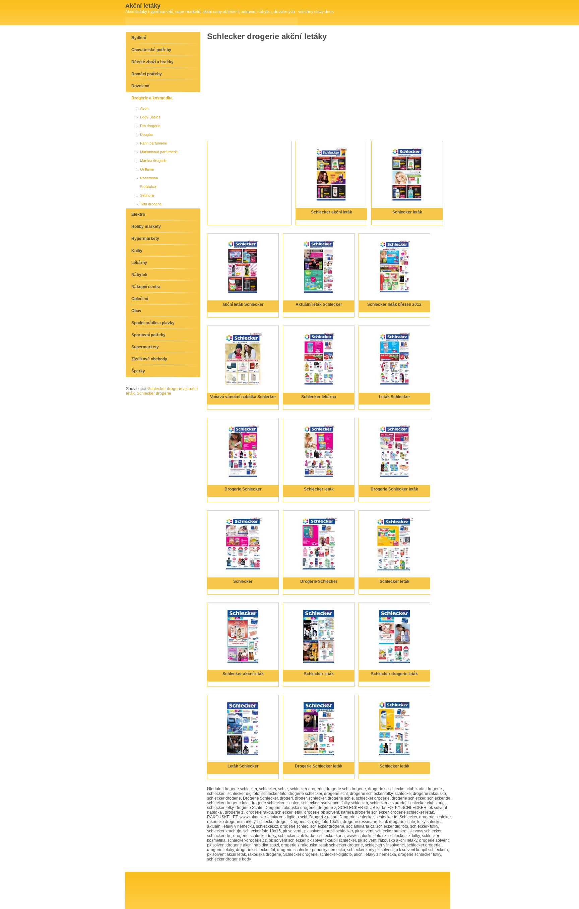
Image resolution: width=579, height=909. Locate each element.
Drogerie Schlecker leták (394, 489)
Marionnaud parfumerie (159, 152)
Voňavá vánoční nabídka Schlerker (243, 396)
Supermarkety (145, 347)
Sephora (147, 195)
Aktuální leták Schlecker (319, 304)
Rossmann (149, 178)
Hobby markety (146, 226)
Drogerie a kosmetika (152, 98)
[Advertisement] (264, 89)
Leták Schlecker (394, 396)
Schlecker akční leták (331, 212)
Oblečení (139, 298)
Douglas (146, 134)
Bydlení (138, 37)
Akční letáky (142, 5)
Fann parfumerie (153, 143)
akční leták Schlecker (243, 304)
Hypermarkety (145, 238)
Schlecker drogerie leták (394, 673)
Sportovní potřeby (148, 335)
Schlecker (243, 581)
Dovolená (140, 86)
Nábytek (139, 274)
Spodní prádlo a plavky (153, 323)
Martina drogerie (153, 161)
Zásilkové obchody (149, 359)
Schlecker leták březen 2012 (394, 304)
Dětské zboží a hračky (152, 62)
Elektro (138, 214)
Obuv (136, 310)
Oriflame (147, 169)
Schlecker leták (407, 212)
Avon (144, 108)
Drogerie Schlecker (243, 489)
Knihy (136, 250)
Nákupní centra (145, 286)
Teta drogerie (151, 204)
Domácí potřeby (146, 74)
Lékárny (139, 262)
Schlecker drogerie (154, 393)
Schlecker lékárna (318, 396)
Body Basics (150, 117)
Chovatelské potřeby (151, 50)
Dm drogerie (150, 126)
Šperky (138, 371)
